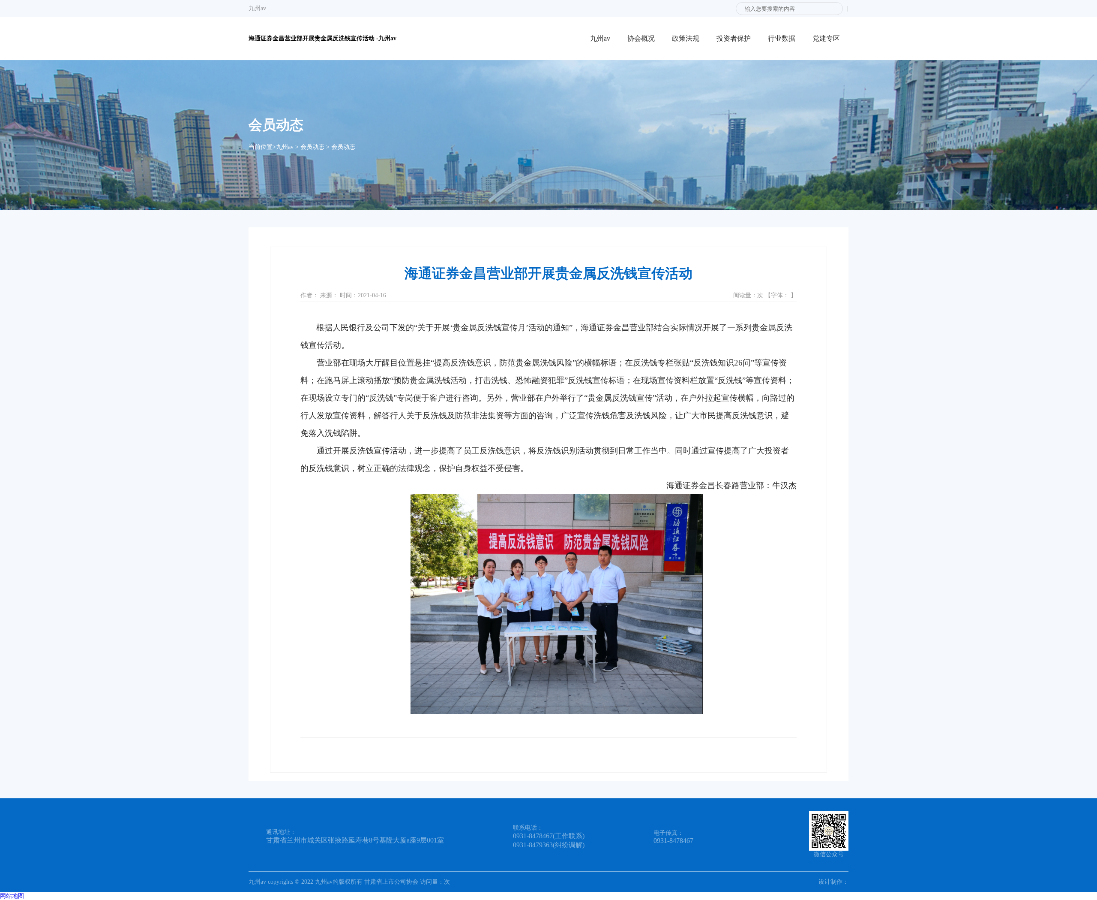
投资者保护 (733, 38)
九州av (257, 8)
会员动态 (312, 147)
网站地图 (12, 896)
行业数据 (781, 38)
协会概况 (641, 38)
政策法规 (685, 38)
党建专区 (826, 38)
